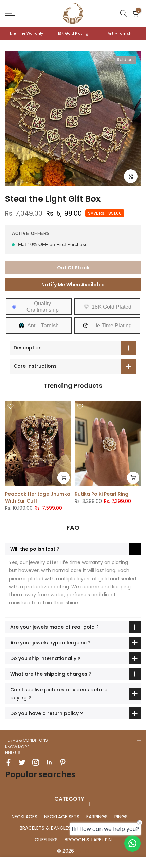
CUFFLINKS (46, 839)
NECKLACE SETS (61, 816)
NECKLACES (24, 816)
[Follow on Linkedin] (49, 762)
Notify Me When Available (73, 284)
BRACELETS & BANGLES (45, 828)
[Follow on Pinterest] (62, 762)
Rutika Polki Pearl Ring (101, 494)
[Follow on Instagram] (35, 762)
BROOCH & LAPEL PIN (88, 839)
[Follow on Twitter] (22, 762)
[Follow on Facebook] (8, 762)
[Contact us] (132, 843)
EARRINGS (97, 816)
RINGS (121, 816)
